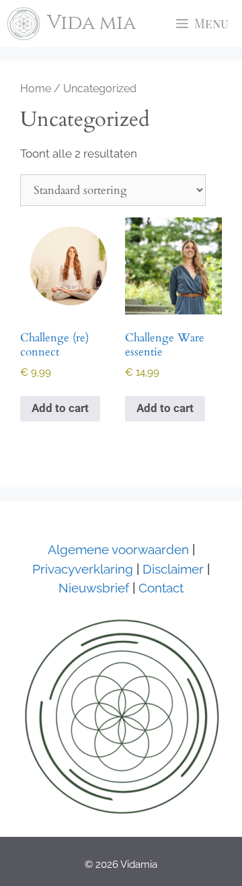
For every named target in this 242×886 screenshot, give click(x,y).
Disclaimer (171, 568)
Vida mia (91, 23)
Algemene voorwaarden (118, 549)
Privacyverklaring (82, 568)
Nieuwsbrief (93, 587)
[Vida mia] (23, 23)
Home (35, 88)
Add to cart (60, 408)
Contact (161, 587)
